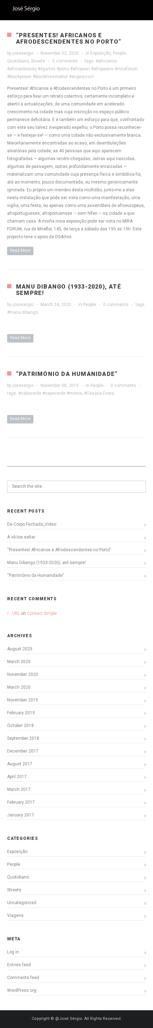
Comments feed (23, 977)
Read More (20, 250)
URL (16, 613)
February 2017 (21, 802)
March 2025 (19, 661)
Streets (38, 61)
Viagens (15, 915)
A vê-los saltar (21, 537)
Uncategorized (21, 902)
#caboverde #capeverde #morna (50, 393)
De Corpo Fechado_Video (31, 524)
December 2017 (22, 751)
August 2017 (19, 763)
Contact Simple (42, 613)
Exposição (100, 53)
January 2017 (20, 815)
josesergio (22, 53)
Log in (13, 952)
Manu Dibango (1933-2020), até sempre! (68, 289)
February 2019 (21, 712)
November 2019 (22, 700)
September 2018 (23, 738)
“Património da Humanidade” (67, 374)
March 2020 (19, 687)
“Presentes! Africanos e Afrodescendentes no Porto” (68, 38)
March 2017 (19, 789)
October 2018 (20, 725)
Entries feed (19, 964)
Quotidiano (18, 61)
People (119, 53)
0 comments (65, 61)
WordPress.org (21, 990)
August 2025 (19, 648)
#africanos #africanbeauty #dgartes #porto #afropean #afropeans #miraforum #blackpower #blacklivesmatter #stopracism (72, 69)
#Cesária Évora (99, 393)
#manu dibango (22, 312)
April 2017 (17, 776)
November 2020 (22, 674)
